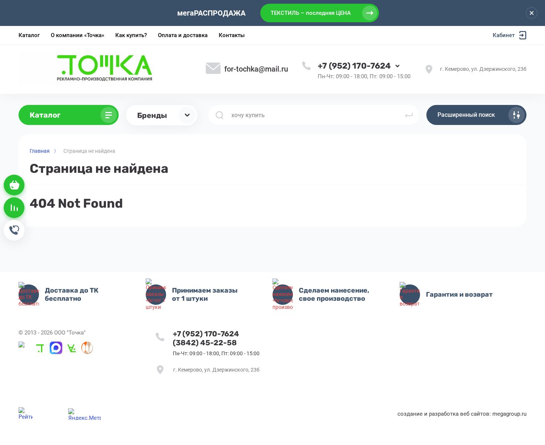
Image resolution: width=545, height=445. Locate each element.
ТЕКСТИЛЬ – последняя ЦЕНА (311, 13)
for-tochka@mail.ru (256, 69)
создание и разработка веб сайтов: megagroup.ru (461, 414)
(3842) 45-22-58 (205, 342)
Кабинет (504, 35)
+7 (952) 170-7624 (354, 66)
